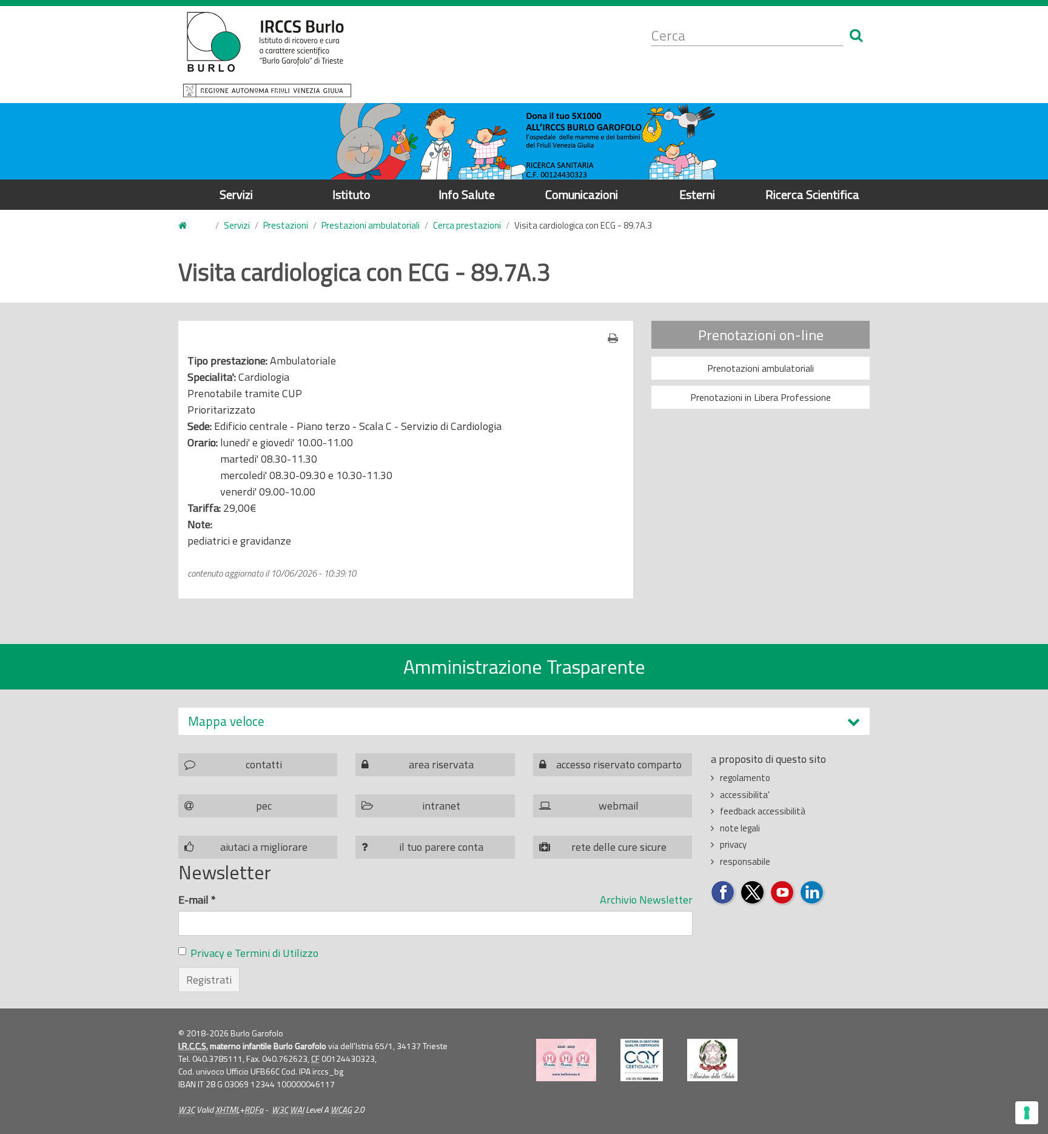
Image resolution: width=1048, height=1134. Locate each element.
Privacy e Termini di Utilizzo (254, 953)
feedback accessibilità (762, 811)
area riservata (441, 764)
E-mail (197, 899)
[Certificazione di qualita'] (641, 1060)
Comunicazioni (581, 194)
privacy (733, 844)
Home (189, 226)
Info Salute (466, 194)
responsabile (745, 861)
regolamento (745, 778)
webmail (619, 805)
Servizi (236, 194)
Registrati (209, 979)
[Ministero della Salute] (712, 1060)
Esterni (697, 194)
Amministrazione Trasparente (524, 666)
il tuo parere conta (441, 847)
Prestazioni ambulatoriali (370, 225)
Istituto (351, 194)
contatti (264, 764)
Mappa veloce (226, 721)
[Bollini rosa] (566, 1060)
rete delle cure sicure (619, 847)
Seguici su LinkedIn (812, 893)
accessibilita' (745, 795)
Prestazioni (285, 225)
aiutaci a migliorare (263, 847)
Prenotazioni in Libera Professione (760, 397)
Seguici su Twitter (753, 893)
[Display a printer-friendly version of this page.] (616, 338)
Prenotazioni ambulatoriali (760, 368)
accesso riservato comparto (619, 764)
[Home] (267, 54)
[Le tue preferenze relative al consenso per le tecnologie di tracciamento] (1026, 1112)
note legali (740, 828)
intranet (441, 805)
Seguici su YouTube (782, 893)
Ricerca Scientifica (812, 194)
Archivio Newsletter (646, 899)
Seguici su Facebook (723, 893)
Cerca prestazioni (467, 225)
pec (264, 805)
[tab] (524, 721)
